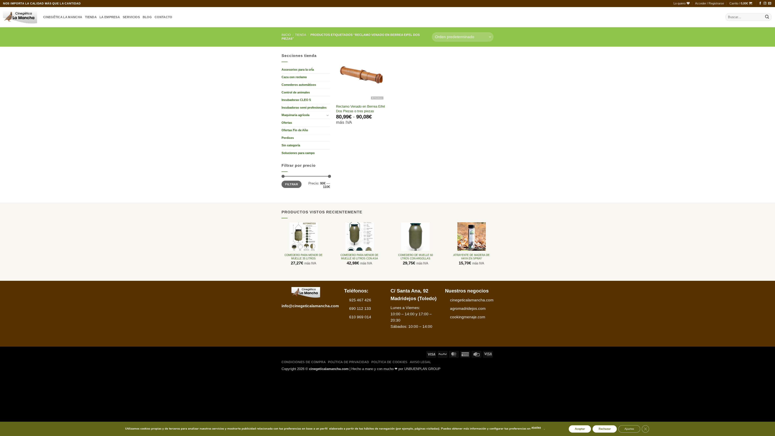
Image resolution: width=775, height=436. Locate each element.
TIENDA (91, 17)
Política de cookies (389, 362)
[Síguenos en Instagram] (764, 3)
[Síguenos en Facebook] (760, 3)
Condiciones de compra (304, 362)
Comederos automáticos (299, 84)
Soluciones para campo (298, 153)
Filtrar (291, 184)
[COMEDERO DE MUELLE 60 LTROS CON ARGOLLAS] (415, 236)
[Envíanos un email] (769, 3)
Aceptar (580, 429)
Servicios (131, 17)
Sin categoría (291, 145)
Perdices (288, 137)
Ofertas (287, 122)
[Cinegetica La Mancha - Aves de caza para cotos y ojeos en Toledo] (20, 17)
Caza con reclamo (294, 77)
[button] (709, 3)
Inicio (286, 35)
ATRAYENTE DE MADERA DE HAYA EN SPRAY (471, 257)
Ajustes (629, 429)
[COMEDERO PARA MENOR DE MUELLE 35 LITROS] (303, 236)
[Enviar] (767, 17)
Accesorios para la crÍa (298, 69)
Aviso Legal (420, 362)
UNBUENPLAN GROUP (422, 369)
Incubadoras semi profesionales (304, 107)
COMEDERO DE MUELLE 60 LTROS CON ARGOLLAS (415, 257)
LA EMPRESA (109, 17)
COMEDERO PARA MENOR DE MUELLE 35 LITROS (304, 257)
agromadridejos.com (468, 308)
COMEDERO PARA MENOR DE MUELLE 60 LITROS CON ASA (359, 257)
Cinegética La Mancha (62, 17)
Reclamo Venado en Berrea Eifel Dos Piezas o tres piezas (360, 108)
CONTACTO (163, 17)
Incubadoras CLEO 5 (296, 100)
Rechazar (605, 429)
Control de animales (296, 92)
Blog (147, 17)
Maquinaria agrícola (295, 115)
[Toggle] (327, 115)
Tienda (300, 35)
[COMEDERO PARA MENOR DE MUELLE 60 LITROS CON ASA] (359, 236)
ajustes (536, 427)
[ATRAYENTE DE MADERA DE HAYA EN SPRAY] (471, 236)
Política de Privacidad (348, 362)
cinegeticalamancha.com (471, 300)
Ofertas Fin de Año (295, 130)
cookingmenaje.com (467, 317)
